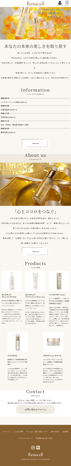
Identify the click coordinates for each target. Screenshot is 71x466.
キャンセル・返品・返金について (36, 432)
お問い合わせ (55, 432)
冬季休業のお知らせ (8, 117)
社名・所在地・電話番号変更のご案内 (15, 124)
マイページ (6, 432)
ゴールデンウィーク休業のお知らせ (14, 102)
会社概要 (65, 432)
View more (35, 143)
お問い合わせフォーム (35, 409)
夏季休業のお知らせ (8, 132)
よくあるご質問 (28, 400)
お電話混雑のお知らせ (9, 109)
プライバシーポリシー (25, 438)
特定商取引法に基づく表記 (44, 438)
